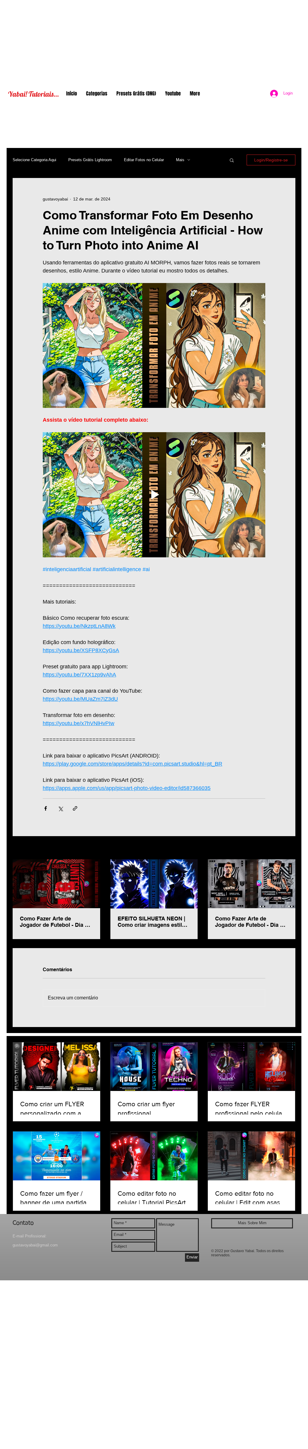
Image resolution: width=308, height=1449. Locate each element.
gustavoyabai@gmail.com (35, 1245)
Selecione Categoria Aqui (34, 160)
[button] (232, 160)
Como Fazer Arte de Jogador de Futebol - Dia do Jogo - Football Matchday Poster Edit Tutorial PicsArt (55, 921)
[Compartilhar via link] (75, 808)
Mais (180, 160)
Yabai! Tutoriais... (33, 93)
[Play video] (154, 494)
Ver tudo (287, 848)
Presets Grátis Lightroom (90, 160)
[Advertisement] (154, 42)
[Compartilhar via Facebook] (45, 808)
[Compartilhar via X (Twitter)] (60, 808)
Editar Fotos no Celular (144, 160)
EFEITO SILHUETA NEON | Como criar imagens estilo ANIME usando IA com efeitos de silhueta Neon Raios (151, 921)
